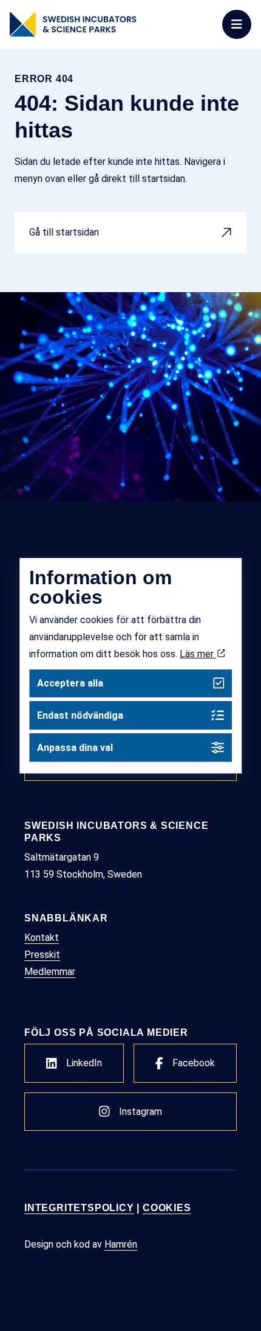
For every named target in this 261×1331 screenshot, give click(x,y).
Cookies (167, 1208)
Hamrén (120, 1244)
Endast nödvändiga (80, 715)
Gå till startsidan (64, 232)
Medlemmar (49, 971)
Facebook (193, 1063)
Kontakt (41, 937)
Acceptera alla (70, 683)
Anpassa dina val (75, 747)
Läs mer (198, 653)
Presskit (42, 954)
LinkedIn (84, 1063)
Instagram (140, 1111)
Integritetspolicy (79, 1208)
